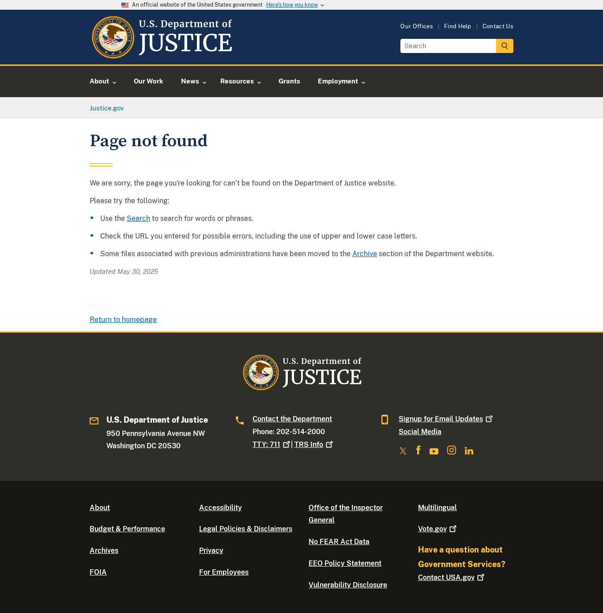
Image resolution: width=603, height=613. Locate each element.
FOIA (98, 572)
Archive (364, 254)
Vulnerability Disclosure (348, 585)
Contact (446, 577)
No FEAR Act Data (339, 541)
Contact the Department (292, 419)
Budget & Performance (127, 529)
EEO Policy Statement (345, 563)
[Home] (161, 54)
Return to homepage (123, 319)
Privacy (211, 550)
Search (138, 218)
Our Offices (416, 26)
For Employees (224, 572)
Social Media (420, 432)
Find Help (457, 26)
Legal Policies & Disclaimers (245, 529)
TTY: (266, 444)
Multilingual (437, 507)
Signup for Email (441, 419)
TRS (308, 444)
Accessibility (220, 507)
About (100, 507)
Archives (104, 550)
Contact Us (497, 26)
